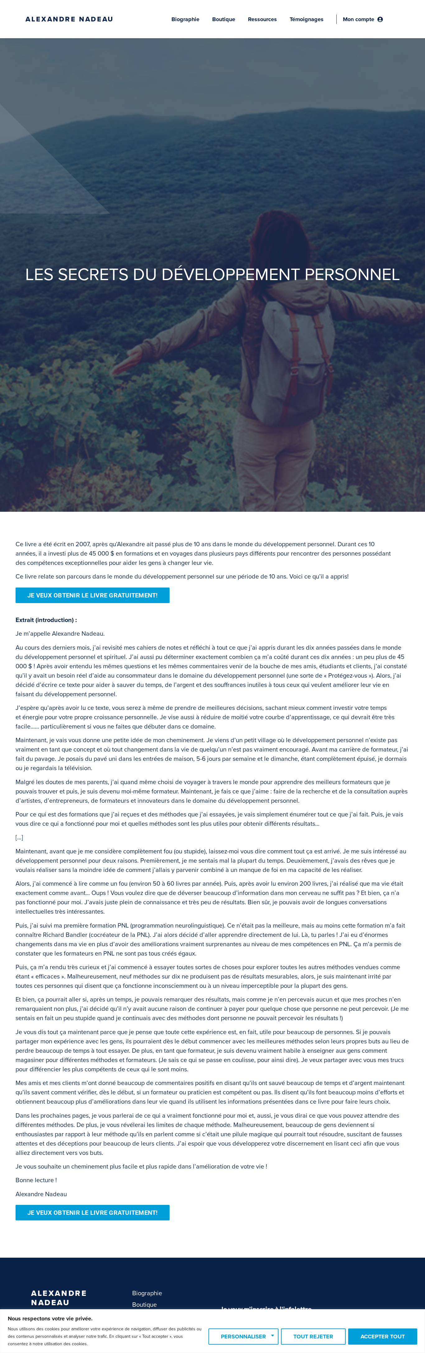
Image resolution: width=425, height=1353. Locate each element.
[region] (212, 1331)
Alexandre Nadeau (70, 19)
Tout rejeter (313, 1336)
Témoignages (307, 19)
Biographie (185, 19)
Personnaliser (243, 1336)
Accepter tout (383, 1336)
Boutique (223, 19)
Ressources (262, 19)
